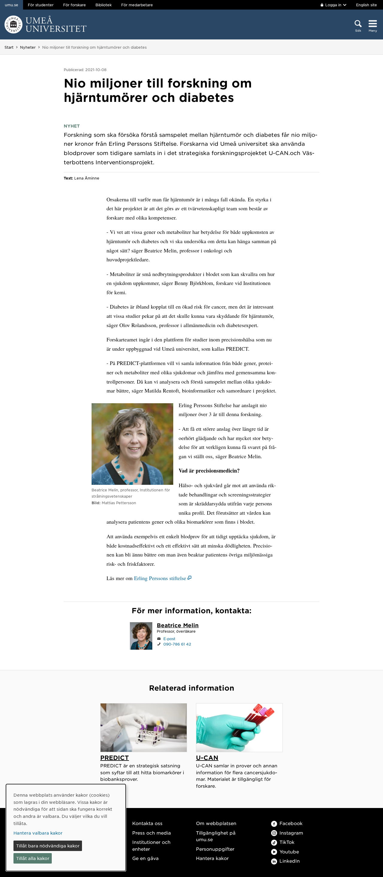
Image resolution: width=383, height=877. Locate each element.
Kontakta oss (147, 823)
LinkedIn (289, 861)
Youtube (289, 851)
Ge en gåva (145, 858)
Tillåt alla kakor (32, 858)
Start (8, 47)
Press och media (151, 832)
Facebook (291, 823)
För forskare (74, 4)
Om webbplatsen (216, 823)
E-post (169, 638)
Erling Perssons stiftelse (160, 578)
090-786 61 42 (177, 644)
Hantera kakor (212, 858)
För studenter (41, 4)
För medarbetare (137, 4)
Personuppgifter (215, 849)
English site (366, 4)
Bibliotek (103, 4)
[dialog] (66, 827)
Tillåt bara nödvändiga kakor (48, 845)
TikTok (286, 842)
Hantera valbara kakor (38, 832)
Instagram (291, 832)
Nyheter (28, 47)
